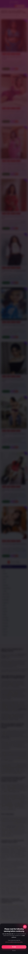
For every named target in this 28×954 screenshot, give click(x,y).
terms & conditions (9, 942)
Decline (14, 950)
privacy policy (19, 942)
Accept (14, 946)
